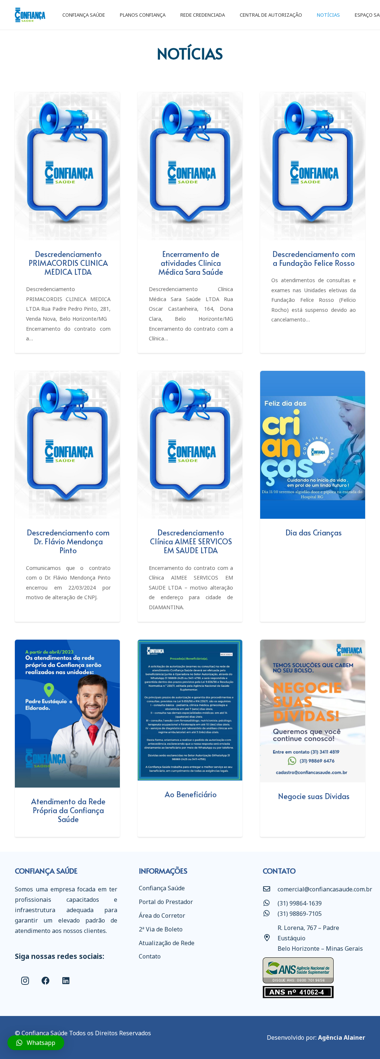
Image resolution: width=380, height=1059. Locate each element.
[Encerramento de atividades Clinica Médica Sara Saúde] (190, 166)
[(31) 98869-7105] (270, 913)
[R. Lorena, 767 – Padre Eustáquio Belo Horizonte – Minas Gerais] (270, 938)
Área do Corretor (162, 915)
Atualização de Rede (166, 943)
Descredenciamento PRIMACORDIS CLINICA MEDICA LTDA (68, 263)
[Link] (30, 14)
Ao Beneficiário (191, 794)
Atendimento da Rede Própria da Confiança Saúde (68, 810)
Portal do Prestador (166, 902)
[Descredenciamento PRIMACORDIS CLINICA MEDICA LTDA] (67, 166)
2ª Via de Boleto (161, 929)
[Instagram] (25, 981)
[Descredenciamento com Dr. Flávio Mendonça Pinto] (67, 445)
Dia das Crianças (313, 532)
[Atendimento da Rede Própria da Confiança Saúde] (67, 714)
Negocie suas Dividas (314, 796)
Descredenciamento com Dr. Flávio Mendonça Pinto (68, 541)
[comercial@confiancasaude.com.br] (270, 889)
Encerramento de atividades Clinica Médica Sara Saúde (190, 263)
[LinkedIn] (66, 981)
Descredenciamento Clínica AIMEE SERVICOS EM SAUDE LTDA (191, 541)
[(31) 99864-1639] (270, 903)
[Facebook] (45, 981)
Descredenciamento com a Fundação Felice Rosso (313, 258)
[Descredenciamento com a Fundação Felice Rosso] (312, 166)
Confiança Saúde (162, 888)
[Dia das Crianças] (312, 445)
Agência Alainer (341, 1037)
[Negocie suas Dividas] (312, 711)
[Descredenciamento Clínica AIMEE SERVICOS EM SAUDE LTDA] (190, 445)
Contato (150, 956)
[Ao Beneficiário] (190, 710)
